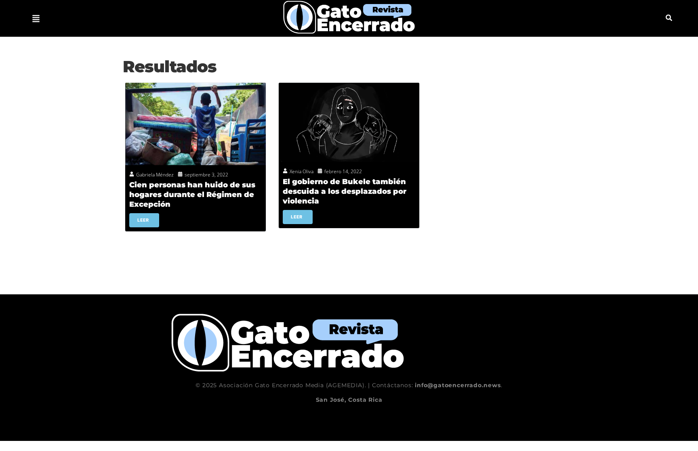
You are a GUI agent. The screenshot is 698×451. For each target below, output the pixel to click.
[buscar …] (669, 18)
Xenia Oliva (301, 171)
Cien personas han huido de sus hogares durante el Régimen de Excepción (192, 194)
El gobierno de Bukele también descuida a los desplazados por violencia (344, 191)
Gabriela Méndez (155, 174)
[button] (36, 18)
